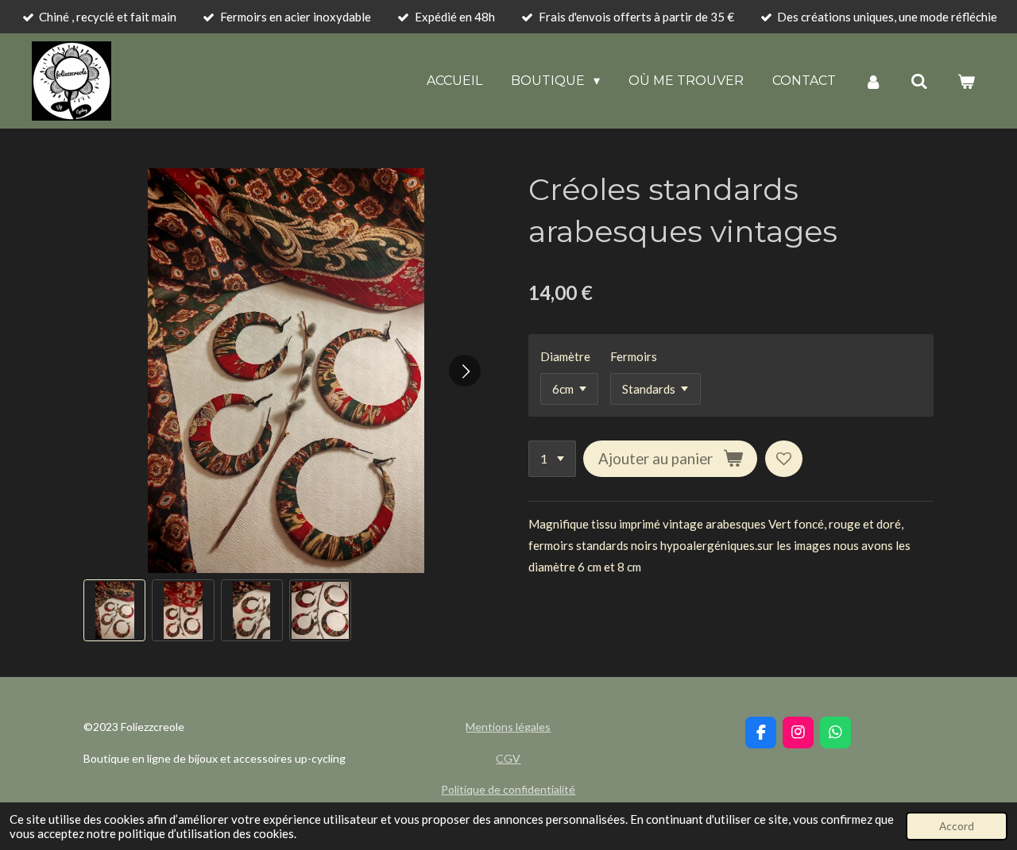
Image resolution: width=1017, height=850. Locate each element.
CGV (508, 758)
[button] (114, 610)
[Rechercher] (919, 81)
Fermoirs (633, 356)
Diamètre (565, 356)
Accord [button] (956, 826)
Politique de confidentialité (508, 789)
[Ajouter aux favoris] (783, 459)
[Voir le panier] (966, 81)
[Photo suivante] (465, 371)
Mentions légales (508, 726)
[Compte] (873, 81)
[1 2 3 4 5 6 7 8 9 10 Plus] (552, 459)
